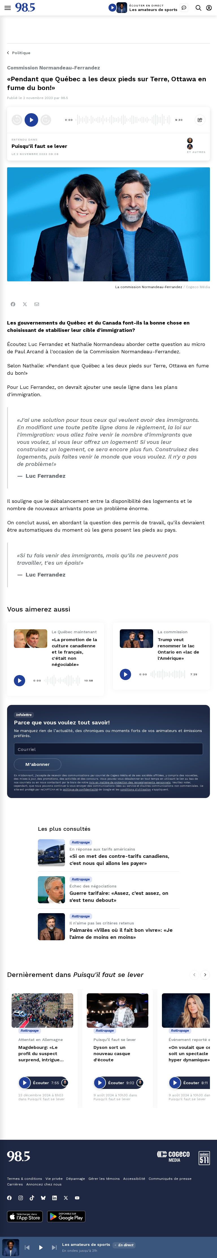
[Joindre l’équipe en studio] (184, 7)
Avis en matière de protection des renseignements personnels (130, 782)
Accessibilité (134, 1179)
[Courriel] (37, 304)
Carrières (15, 1184)
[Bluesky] (43, 1198)
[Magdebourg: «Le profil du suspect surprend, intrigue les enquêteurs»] (42, 1010)
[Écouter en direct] (112, 7)
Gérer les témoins (104, 1179)
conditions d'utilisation (135, 789)
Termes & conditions (24, 1179)
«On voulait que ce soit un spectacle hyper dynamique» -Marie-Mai (191, 1054)
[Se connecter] (208, 8)
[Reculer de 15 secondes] (17, 120)
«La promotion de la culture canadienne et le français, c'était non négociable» (74, 652)
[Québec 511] (204, 1163)
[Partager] (200, 120)
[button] (27, 1247)
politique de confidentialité (80, 789)
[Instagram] (20, 1198)
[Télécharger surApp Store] (25, 1217)
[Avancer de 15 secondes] (45, 120)
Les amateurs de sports (153, 9)
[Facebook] (13, 304)
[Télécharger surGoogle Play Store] (66, 1217)
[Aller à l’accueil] (25, 10)
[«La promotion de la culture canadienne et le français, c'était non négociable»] (30, 638)
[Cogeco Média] (173, 1160)
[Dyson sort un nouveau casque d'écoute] (117, 1010)
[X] (66, 1198)
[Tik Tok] (32, 1198)
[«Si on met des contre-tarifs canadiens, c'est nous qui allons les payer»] (51, 852)
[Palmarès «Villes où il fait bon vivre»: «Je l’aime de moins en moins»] (51, 926)
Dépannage (75, 1179)
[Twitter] (25, 304)
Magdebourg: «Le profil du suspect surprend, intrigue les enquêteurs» (39, 1054)
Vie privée (54, 1179)
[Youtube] (77, 1198)
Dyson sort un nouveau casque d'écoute (112, 1053)
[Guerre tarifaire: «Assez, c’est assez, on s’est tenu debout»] (51, 889)
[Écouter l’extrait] (31, 120)
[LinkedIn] (54, 1198)
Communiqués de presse (170, 1179)
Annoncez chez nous (44, 1184)
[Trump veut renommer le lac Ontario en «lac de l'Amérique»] (136, 638)
